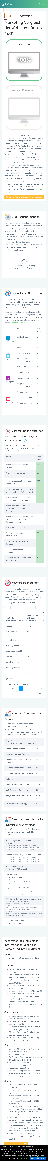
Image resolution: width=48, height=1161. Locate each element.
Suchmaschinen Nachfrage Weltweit (33, 618)
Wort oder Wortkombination (13, 619)
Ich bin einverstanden (37, 1158)
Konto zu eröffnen (19, 323)
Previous (13, 689)
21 (33, 693)
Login (42, 4)
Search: (7, 607)
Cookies (14, 1147)
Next (40, 693)
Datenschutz (24, 1158)
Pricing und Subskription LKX (16, 1144)
